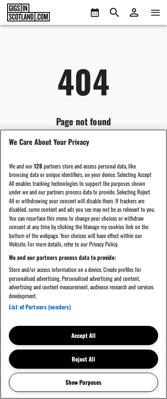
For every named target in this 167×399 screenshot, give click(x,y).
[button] (134, 12)
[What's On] (95, 12)
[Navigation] (155, 12)
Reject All (83, 358)
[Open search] (114, 12)
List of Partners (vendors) (40, 306)
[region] (83, 264)
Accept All (83, 335)
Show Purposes (83, 382)
